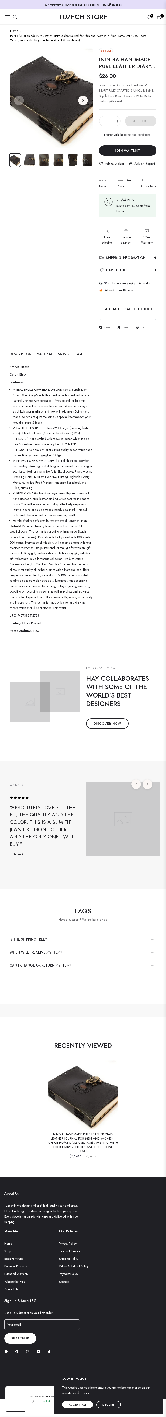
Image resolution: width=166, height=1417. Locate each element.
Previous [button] (19, 100)
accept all (77, 1405)
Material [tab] (45, 354)
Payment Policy (68, 1274)
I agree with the (127, 135)
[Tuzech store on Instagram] (29, 1351)
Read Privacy (81, 1393)
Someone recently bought (44, 1396)
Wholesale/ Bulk (14, 1281)
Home (14, 31)
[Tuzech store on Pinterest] (18, 1351)
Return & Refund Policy (73, 1266)
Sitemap (64, 1281)
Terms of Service (69, 1251)
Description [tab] (21, 354)
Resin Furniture (13, 1259)
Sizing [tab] (63, 354)
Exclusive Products (15, 1266)
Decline (108, 1405)
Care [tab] (78, 354)
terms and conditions (137, 135)
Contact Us (11, 1289)
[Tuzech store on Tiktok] (50, 1351)
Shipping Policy (68, 1259)
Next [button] (83, 100)
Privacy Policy (68, 1243)
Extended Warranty (16, 1274)
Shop (7, 1251)
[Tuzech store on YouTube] (39, 1351)
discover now (107, 723)
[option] (51, 98)
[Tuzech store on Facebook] (7, 1351)
